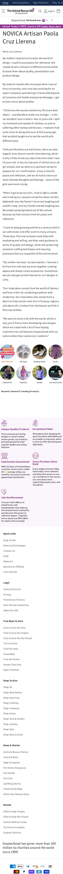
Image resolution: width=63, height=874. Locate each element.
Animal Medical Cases (15, 821)
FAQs (6, 555)
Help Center (9, 540)
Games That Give (12, 664)
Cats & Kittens (10, 757)
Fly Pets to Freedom (14, 827)
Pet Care (8, 778)
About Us (8, 561)
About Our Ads (10, 610)
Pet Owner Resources (14, 767)
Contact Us (9, 550)
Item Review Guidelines (16, 604)
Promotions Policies (14, 599)
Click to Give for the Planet (17, 638)
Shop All (7, 687)
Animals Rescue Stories (15, 751)
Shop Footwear (11, 708)
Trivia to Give (10, 643)
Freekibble (9, 654)
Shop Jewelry (10, 724)
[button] (40, 11)
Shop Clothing (11, 702)
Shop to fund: (26, 20)
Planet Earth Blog (12, 788)
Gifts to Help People (14, 811)
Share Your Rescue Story (16, 794)
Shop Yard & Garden (13, 718)
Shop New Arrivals (13, 734)
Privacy (7, 594)
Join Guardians (20, 2)
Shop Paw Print (11, 697)
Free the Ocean (11, 659)
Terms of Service (12, 589)
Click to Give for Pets (14, 627)
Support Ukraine (12, 832)
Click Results (10, 571)
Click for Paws (10, 648)
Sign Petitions (41, 2)
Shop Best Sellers (12, 692)
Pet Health (9, 772)
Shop (5, 2)
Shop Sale (8, 729)
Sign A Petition (11, 669)
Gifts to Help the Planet (15, 816)
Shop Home (9, 713)
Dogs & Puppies (11, 762)
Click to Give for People (15, 632)
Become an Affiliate (13, 566)
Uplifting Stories (12, 783)
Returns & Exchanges (14, 545)
